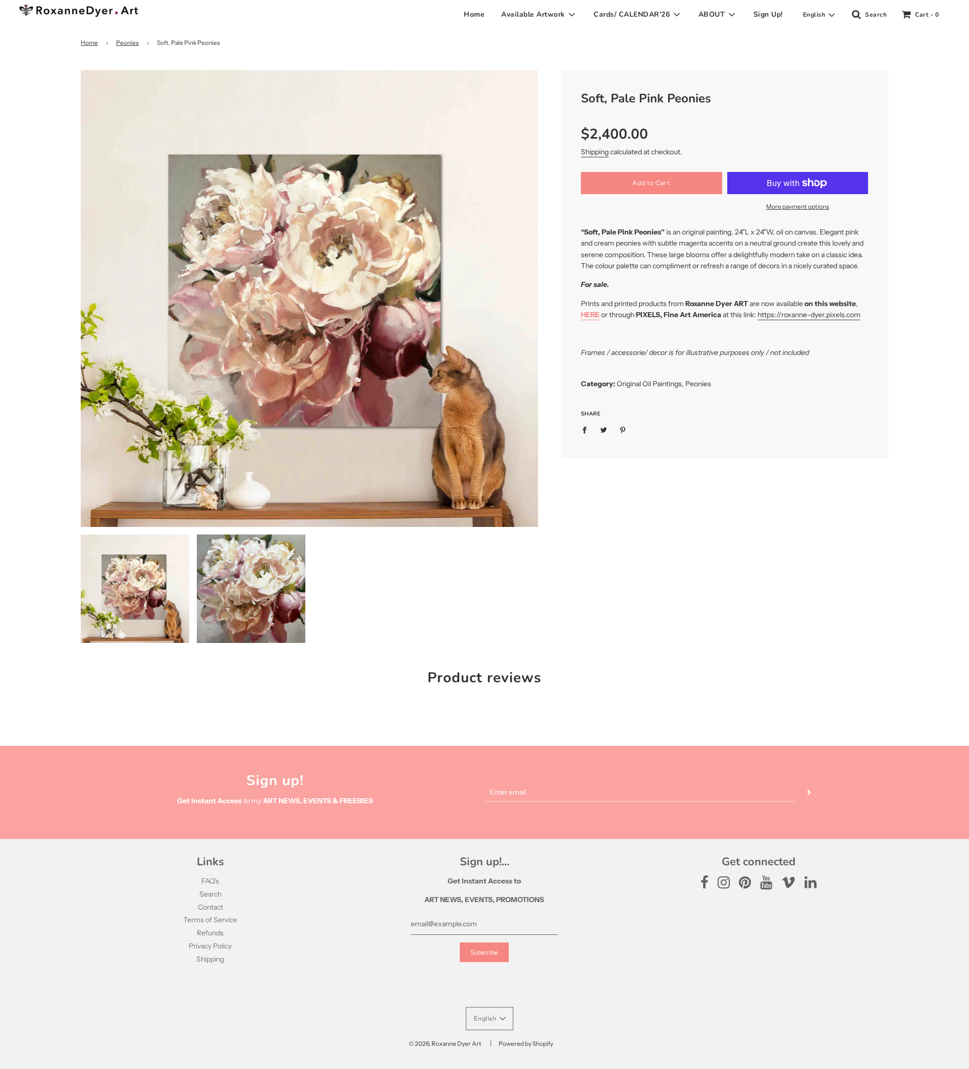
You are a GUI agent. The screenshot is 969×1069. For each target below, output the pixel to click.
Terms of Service (210, 919)
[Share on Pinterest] (622, 430)
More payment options (797, 206)
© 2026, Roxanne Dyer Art (445, 1043)
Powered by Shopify (526, 1043)
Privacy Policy (210, 946)
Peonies (127, 42)
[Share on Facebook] (587, 430)
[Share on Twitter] (603, 430)
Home (474, 14)
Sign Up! (768, 14)
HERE (590, 314)
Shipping (595, 151)
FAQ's (210, 880)
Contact (210, 907)
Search (210, 894)
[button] (818, 15)
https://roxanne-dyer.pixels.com (809, 314)
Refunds (210, 932)
